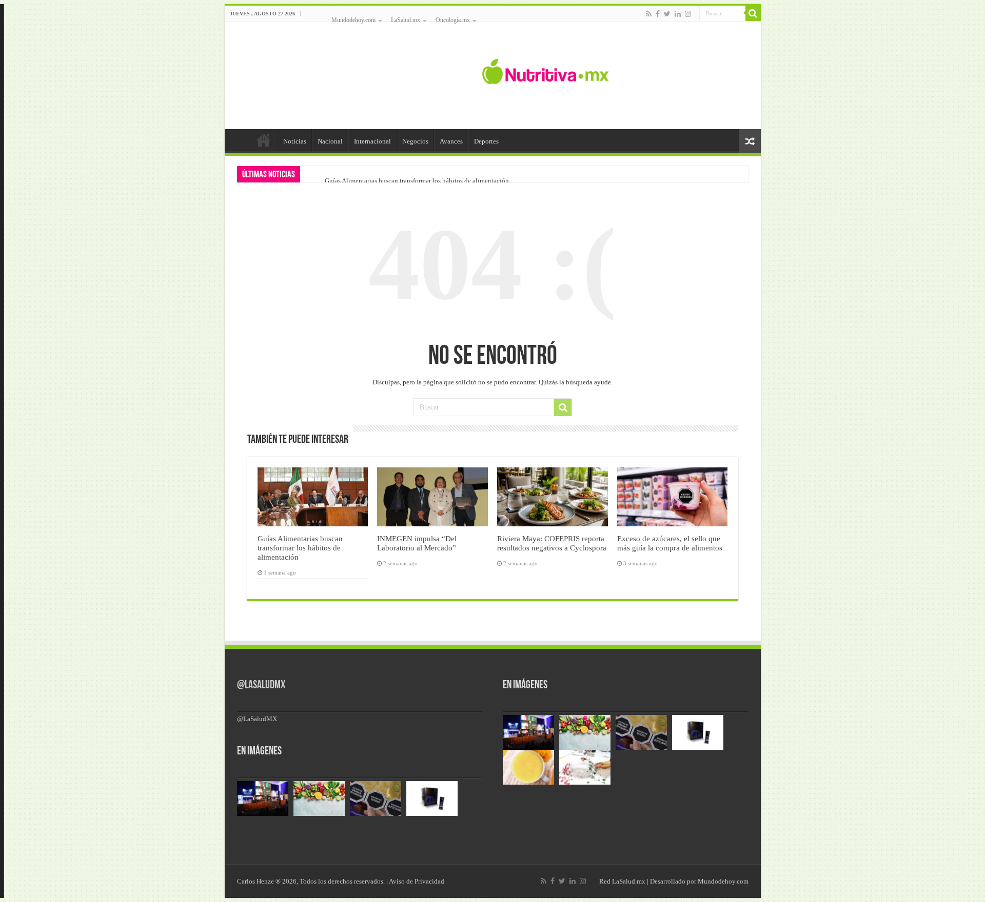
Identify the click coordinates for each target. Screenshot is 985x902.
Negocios (415, 141)
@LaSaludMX (261, 685)
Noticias (294, 141)
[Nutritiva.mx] (545, 70)
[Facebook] (658, 14)
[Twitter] (667, 14)
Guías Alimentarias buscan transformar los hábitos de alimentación (417, 180)
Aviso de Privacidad (416, 881)
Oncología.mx (453, 20)
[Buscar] (753, 13)
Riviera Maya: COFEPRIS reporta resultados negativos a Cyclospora (551, 543)
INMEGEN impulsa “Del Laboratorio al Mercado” (417, 543)
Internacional (372, 141)
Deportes (486, 141)
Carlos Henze (255, 881)
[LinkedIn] (678, 14)
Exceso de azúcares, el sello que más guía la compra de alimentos (669, 543)
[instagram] (688, 14)
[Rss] (649, 14)
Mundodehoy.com (353, 20)
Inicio (263, 140)
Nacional (330, 141)
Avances (451, 141)
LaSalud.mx (405, 20)
